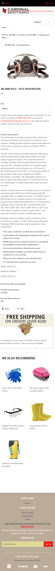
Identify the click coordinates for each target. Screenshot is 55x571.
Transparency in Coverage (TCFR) (26, 560)
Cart (51, 3)
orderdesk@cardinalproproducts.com (16, 121)
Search (28, 503)
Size (2, 104)
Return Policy (27, 513)
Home (4, 27)
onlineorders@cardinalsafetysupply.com (27, 524)
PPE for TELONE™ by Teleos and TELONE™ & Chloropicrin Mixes (26, 36)
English (37, 22)
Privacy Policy (27, 516)
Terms (27, 519)
